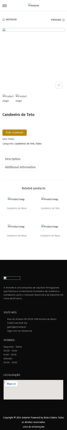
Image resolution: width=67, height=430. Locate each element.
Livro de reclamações (33, 426)
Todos (39, 143)
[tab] (33, 159)
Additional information (20, 167)
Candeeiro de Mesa (17, 208)
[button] (28, 200)
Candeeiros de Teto (24, 143)
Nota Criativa (50, 417)
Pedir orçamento (14, 132)
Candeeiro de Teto (50, 208)
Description (12, 159)
